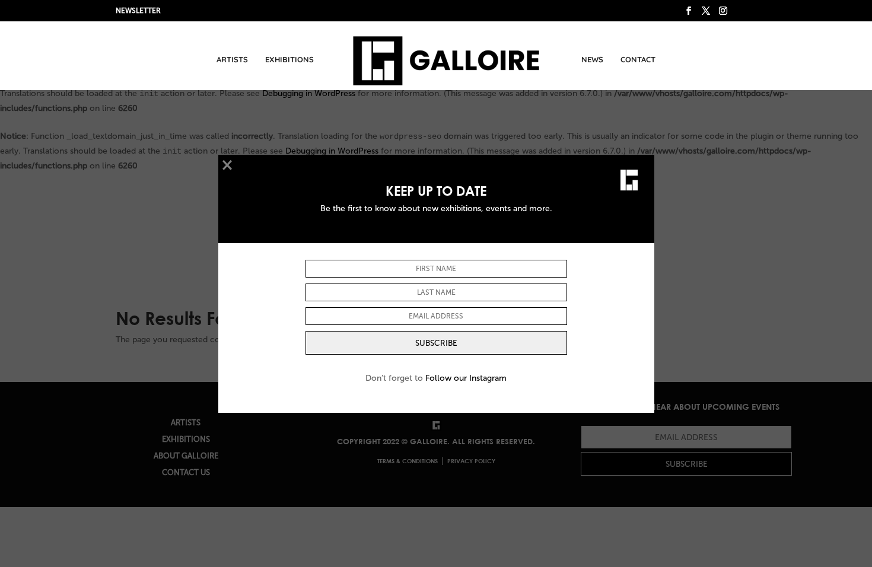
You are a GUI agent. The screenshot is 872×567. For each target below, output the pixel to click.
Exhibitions (289, 59)
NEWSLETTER (138, 11)
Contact (637, 59)
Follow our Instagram (466, 378)
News (592, 59)
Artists (232, 59)
